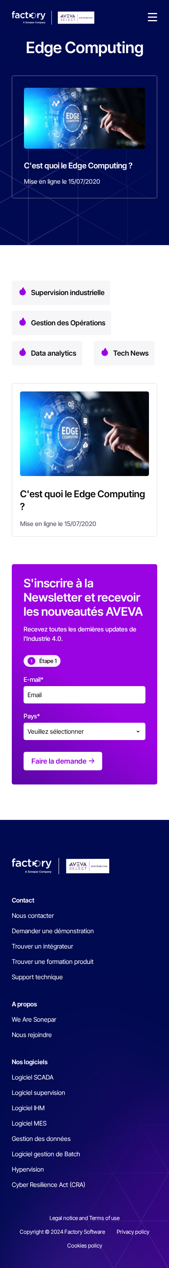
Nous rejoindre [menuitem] (32, 1035)
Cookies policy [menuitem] (84, 1245)
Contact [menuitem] (23, 900)
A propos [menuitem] (24, 1004)
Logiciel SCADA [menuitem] (32, 1077)
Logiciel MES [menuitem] (29, 1123)
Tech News (131, 353)
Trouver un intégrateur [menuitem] (42, 946)
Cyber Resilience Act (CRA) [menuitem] (48, 1185)
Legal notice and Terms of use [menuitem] (84, 1217)
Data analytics (53, 353)
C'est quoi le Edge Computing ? (78, 165)
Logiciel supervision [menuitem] (38, 1092)
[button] (152, 17)
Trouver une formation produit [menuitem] (53, 961)
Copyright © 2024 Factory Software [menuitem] (62, 1231)
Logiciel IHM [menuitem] (28, 1108)
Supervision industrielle (68, 292)
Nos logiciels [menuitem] (30, 1062)
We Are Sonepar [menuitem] (34, 1019)
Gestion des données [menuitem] (41, 1138)
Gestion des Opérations (68, 323)
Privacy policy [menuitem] (133, 1231)
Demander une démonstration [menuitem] (53, 931)
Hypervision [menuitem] (28, 1169)
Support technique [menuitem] (37, 977)
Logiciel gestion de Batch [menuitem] (46, 1154)
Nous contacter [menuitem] (33, 915)
